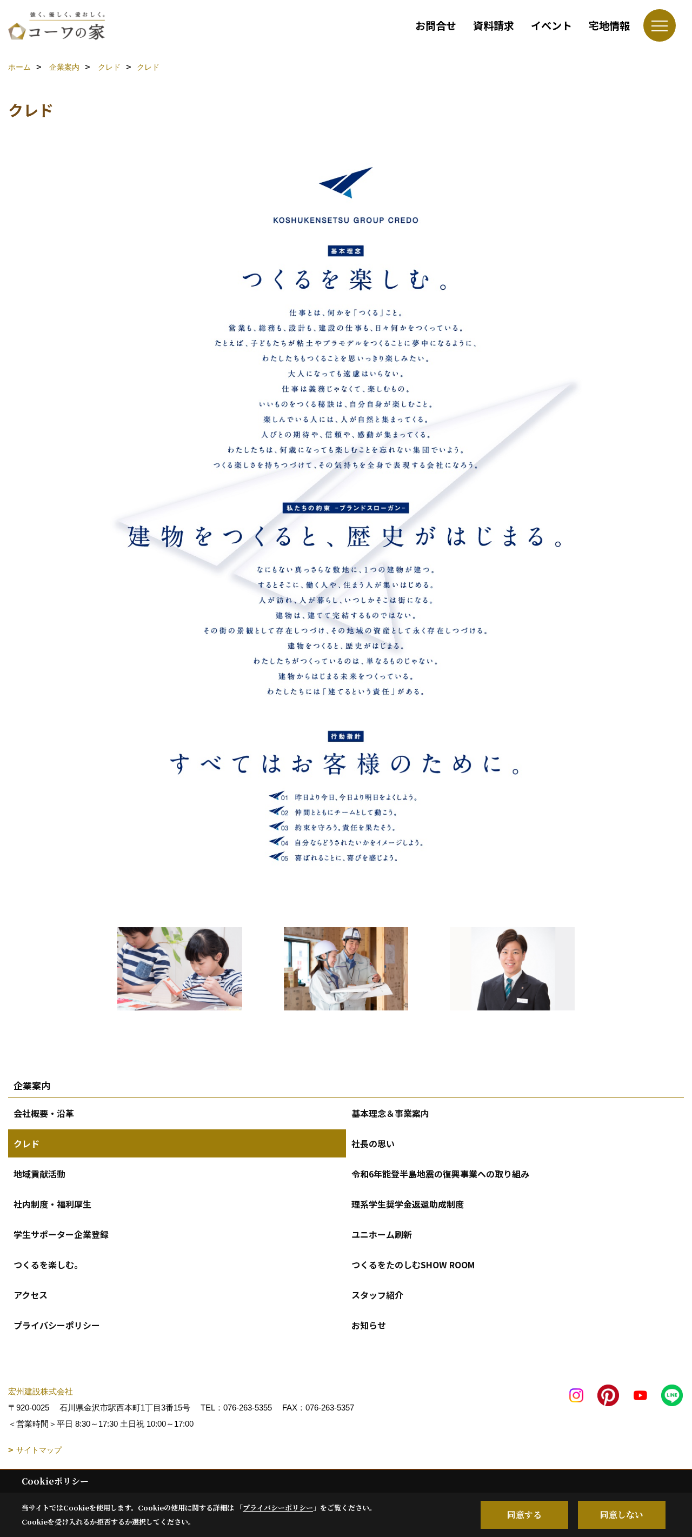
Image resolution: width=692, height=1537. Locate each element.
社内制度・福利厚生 (52, 1203)
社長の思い (373, 1143)
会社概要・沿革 (44, 1113)
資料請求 (493, 25)
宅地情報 (609, 25)
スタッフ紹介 (377, 1294)
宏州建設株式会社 (40, 1391)
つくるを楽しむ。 (48, 1264)
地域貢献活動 (39, 1173)
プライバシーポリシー (57, 1325)
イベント (551, 25)
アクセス (31, 1294)
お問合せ (435, 25)
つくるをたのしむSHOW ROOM (413, 1264)
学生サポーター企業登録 (61, 1234)
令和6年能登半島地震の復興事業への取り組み (440, 1173)
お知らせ (368, 1325)
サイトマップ (39, 1450)
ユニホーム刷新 (381, 1234)
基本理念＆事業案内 (390, 1113)
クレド (26, 1143)
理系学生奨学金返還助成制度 (407, 1203)
